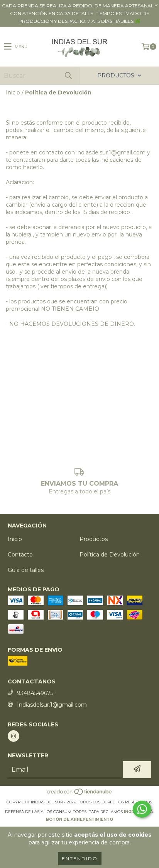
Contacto (20, 554)
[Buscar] (68, 75)
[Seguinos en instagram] (13, 736)
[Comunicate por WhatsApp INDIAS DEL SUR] (142, 809)
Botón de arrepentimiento (79, 819)
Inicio (13, 92)
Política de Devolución (110, 554)
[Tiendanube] (79, 794)
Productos (94, 539)
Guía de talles (26, 570)
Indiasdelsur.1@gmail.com (52, 704)
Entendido (80, 858)
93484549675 (35, 693)
